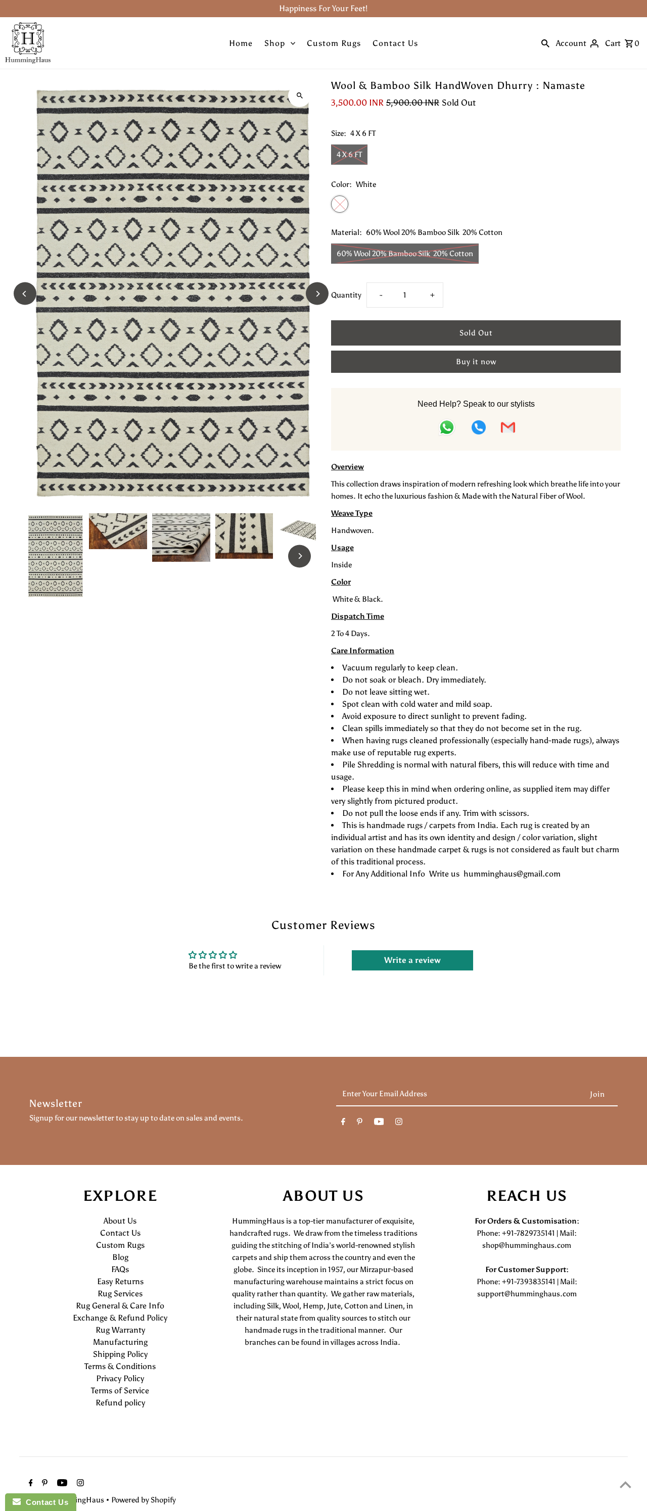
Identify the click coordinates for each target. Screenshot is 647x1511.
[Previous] (25, 293)
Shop (274, 43)
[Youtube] (379, 1123)
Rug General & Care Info (120, 1305)
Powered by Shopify (143, 1499)
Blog (120, 1257)
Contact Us (395, 43)
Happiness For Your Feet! (323, 8)
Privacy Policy (120, 1378)
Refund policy (120, 1402)
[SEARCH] (545, 43)
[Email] (508, 429)
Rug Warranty (120, 1330)
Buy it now (476, 361)
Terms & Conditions (120, 1366)
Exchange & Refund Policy (120, 1318)
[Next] (317, 293)
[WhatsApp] (446, 429)
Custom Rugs (334, 43)
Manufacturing (120, 1342)
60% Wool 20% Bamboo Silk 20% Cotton (405, 253)
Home (241, 43)
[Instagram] (398, 1123)
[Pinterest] (359, 1123)
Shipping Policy (120, 1354)
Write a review (412, 960)
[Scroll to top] (625, 1484)
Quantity (346, 295)
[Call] (479, 429)
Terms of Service (120, 1390)
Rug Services (120, 1293)
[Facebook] (343, 1123)
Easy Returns (120, 1281)
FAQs (120, 1269)
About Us (120, 1221)
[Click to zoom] (299, 95)
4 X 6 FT (349, 154)
